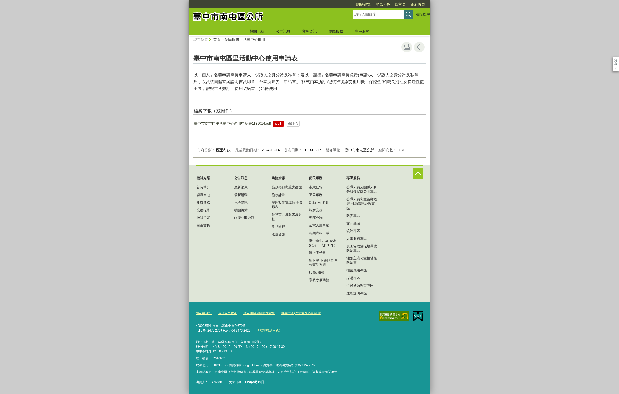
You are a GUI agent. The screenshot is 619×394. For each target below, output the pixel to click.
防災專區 (353, 216)
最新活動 (241, 195)
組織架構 (203, 202)
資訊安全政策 (227, 313)
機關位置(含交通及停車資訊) (301, 313)
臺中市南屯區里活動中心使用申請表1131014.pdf (232, 123)
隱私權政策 (204, 313)
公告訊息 (283, 31)
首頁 (217, 39)
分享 (616, 60)
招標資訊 (241, 202)
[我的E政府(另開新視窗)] (418, 316)
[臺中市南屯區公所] (265, 17)
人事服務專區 (356, 239)
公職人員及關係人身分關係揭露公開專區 (361, 189)
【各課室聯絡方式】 (268, 330)
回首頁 (400, 4)
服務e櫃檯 (316, 272)
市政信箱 (316, 187)
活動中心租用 (254, 39)
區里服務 (316, 195)
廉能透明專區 (356, 293)
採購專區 (353, 278)
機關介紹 (257, 31)
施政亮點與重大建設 (287, 187)
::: (186, 2)
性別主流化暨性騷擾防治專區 (361, 260)
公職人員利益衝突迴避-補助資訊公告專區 (361, 203)
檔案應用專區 (356, 270)
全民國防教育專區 (360, 285)
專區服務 (362, 31)
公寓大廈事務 (319, 225)
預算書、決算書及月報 (287, 216)
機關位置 (203, 218)
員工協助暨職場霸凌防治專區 (361, 248)
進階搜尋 (423, 14)
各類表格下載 (319, 233)
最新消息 (241, 187)
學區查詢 (316, 218)
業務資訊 (309, 31)
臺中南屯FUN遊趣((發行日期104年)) (323, 243)
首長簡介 (203, 187)
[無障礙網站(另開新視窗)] (394, 316)
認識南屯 (203, 195)
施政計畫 (278, 195)
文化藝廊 (353, 223)
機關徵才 (241, 210)
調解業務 (316, 210)
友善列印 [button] (406, 47)
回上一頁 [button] (419, 47)
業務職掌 (203, 210)
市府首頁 (418, 4)
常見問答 (383, 4)
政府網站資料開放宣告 (259, 313)
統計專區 (353, 231)
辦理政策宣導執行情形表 (287, 205)
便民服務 (336, 31)
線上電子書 (317, 253)
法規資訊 (278, 234)
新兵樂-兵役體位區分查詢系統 (323, 262)
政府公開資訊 (244, 218)
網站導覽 (363, 4)
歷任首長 (203, 225)
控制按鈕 (418, 173)
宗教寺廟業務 (319, 280)
